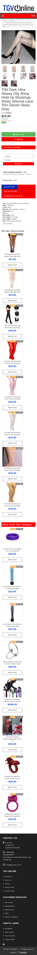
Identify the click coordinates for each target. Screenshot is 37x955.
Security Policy (10, 891)
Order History (9, 932)
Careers (7, 883)
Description (9, 187)
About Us (8, 880)
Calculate (19, 164)
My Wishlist (8, 928)
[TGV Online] (18, 8)
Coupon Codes (10, 939)
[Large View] (4, 69)
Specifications (10, 191)
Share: (4, 113)
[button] (18, 139)
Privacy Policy (9, 887)
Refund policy (9, 909)
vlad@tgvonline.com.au (14, 865)
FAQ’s (7, 913)
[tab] (9, 187)
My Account (9, 902)
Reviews (8, 196)
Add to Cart (19, 134)
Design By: (13, 952)
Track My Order (10, 936)
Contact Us (8, 876)
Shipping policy (10, 906)
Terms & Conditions (11, 917)
